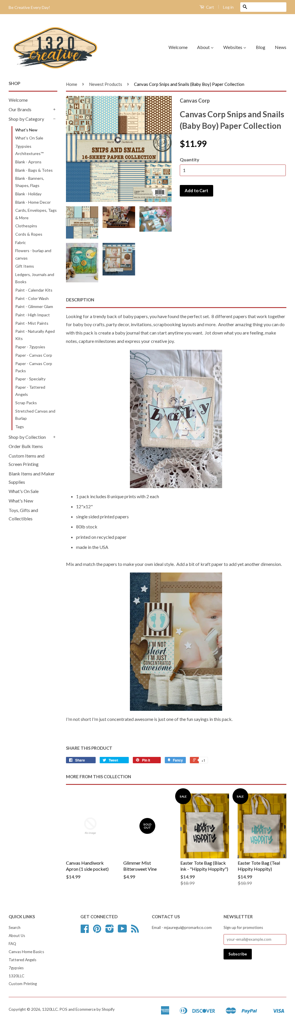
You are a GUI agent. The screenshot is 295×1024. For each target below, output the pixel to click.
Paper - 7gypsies (30, 346)
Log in (228, 7)
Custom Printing (23, 983)
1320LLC (16, 976)
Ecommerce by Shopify (95, 1009)
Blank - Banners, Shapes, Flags (29, 182)
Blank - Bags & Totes (34, 170)
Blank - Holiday (28, 193)
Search (14, 927)
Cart (209, 7)
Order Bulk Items (26, 446)
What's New (26, 129)
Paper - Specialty (30, 378)
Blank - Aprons (28, 161)
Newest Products (105, 84)
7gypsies (16, 968)
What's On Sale (29, 137)
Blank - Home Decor (33, 202)
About (204, 47)
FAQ (12, 943)
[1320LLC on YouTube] (122, 930)
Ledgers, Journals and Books (34, 278)
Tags (19, 426)
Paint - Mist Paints (31, 323)
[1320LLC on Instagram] (109, 930)
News (280, 47)
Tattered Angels (22, 959)
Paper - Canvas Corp (33, 355)
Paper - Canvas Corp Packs (33, 367)
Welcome (178, 47)
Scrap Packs (26, 402)
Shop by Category (26, 119)
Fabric (20, 242)
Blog (260, 47)
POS (63, 1009)
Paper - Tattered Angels (30, 391)
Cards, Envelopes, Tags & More (36, 214)
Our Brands (20, 109)
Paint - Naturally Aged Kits (35, 335)
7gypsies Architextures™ (29, 150)
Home (71, 84)
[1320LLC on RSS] (135, 930)
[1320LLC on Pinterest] (97, 930)
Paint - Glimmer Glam (34, 306)
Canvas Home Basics (26, 951)
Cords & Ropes (28, 234)
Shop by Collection (27, 437)
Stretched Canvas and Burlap (35, 415)
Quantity (189, 159)
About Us (17, 935)
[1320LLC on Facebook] (84, 930)
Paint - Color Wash (32, 298)
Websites (233, 47)
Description (80, 299)
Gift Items (24, 266)
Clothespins (26, 225)
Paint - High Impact (32, 314)
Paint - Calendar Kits (33, 290)
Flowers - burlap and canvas (33, 254)
